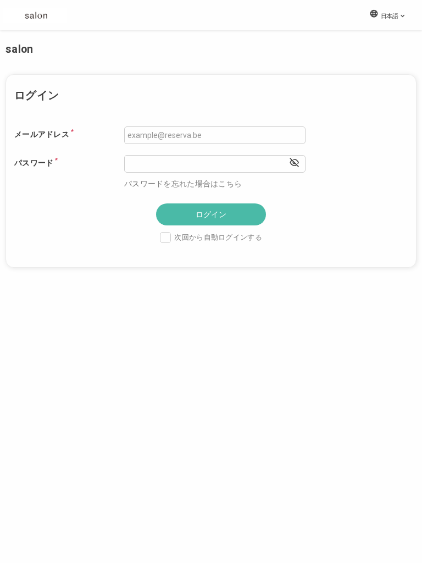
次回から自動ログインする (218, 237)
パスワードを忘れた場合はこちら (183, 183)
